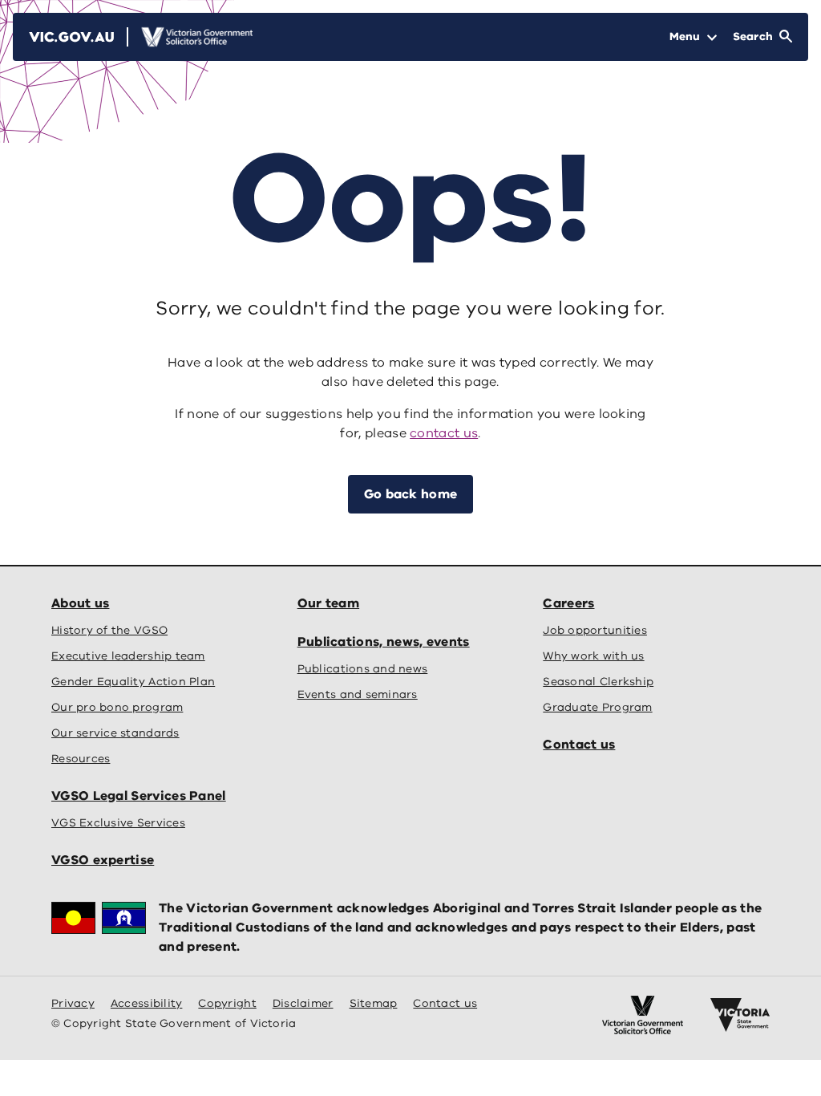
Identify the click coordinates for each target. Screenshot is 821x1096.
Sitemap (374, 1003)
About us (80, 603)
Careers (568, 603)
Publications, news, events (383, 641)
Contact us (579, 744)
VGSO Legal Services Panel (138, 796)
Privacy (73, 1003)
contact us (444, 433)
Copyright (227, 1003)
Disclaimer (303, 1003)
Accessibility (147, 1003)
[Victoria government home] (740, 1015)
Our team (328, 603)
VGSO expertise (102, 860)
